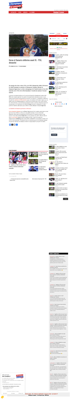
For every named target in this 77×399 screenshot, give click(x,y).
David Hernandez (23, 66)
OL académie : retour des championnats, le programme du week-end (61, 73)
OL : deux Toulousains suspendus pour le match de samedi (61, 184)
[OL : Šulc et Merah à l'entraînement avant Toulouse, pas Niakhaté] (52, 163)
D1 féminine (17, 173)
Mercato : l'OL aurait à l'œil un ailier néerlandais (60, 174)
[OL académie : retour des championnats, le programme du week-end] (52, 72)
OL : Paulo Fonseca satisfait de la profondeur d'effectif (43, 168)
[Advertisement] (38, 23)
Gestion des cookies (47, 394)
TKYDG (19, 12)
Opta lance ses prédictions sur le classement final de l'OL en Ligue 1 (61, 194)
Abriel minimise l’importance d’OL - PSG (39, 179)
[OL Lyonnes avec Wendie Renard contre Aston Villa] (52, 158)
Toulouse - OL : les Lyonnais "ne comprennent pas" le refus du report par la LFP (61, 93)
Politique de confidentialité (39, 394)
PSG (15, 176)
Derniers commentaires (58, 106)
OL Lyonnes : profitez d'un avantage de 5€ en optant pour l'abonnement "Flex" (61, 56)
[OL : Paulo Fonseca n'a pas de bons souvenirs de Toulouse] (33, 157)
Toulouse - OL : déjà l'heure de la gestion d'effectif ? (61, 179)
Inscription (61, 10)
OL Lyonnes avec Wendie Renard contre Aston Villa (61, 157)
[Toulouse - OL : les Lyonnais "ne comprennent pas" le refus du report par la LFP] (52, 92)
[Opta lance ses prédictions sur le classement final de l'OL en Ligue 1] (52, 195)
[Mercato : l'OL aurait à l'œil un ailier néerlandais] (52, 175)
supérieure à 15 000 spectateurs (21, 100)
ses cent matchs (14, 117)
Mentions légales (28, 394)
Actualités (13, 12)
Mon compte (66, 10)
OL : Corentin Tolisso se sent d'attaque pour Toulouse (43, 161)
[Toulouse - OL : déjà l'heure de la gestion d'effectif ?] (52, 179)
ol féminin (13, 176)
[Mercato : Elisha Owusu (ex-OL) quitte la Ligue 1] (52, 88)
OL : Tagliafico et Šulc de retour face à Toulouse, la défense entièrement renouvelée (17, 166)
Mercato (25, 12)
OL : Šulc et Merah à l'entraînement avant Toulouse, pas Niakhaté (61, 163)
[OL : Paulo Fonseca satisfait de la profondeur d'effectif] (33, 171)
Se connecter (56, 10)
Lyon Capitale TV (55, 394)
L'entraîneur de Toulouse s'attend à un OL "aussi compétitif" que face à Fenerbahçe (61, 169)
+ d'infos (65, 198)
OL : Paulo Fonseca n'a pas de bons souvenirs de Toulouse (43, 154)
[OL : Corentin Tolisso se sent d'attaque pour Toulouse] (33, 164)
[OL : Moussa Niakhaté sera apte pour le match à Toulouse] (52, 147)
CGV (32, 394)
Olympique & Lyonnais (58, 12)
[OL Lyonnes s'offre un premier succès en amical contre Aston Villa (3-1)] (52, 152)
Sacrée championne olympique (14, 111)
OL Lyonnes (32, 12)
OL (10, 176)
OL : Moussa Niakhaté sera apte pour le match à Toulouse (61, 147)
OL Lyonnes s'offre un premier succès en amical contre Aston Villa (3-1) (61, 152)
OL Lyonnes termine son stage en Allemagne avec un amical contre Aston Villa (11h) (61, 189)
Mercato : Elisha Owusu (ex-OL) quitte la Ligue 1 (61, 87)
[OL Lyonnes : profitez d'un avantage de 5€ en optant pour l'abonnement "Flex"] (52, 56)
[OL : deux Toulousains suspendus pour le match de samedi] (52, 184)
